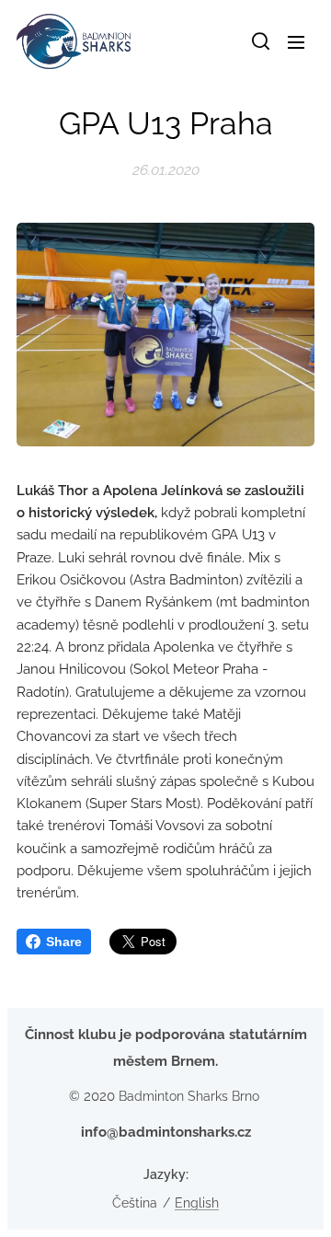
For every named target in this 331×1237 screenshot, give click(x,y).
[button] (259, 41)
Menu (296, 41)
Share (64, 941)
